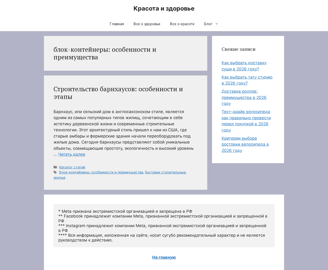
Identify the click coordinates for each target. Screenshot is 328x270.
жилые (59, 177)
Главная (117, 24)
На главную (164, 257)
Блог (208, 24)
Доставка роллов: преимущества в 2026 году (244, 97)
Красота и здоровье (164, 8)
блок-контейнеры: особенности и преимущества (101, 172)
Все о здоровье (147, 24)
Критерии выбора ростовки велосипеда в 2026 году (245, 144)
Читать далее (71, 154)
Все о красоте (182, 24)
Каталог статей (72, 167)
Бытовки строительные (165, 172)
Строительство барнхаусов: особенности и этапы (118, 93)
